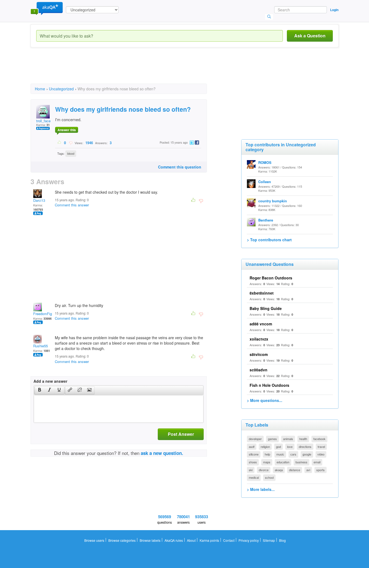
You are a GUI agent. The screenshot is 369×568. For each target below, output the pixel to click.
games (272, 439)
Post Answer (181, 434)
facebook (319, 439)
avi (308, 470)
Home (40, 88)
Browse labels (150, 540)
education (283, 462)
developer (255, 439)
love (290, 446)
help (267, 454)
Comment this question (179, 167)
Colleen (264, 181)
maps (266, 462)
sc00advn (258, 369)
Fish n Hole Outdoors (269, 385)
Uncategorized (61, 88)
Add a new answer (50, 381)
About (191, 540)
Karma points (209, 540)
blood (70, 153)
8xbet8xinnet (262, 293)
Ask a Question (310, 35)
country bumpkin (272, 200)
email (317, 462)
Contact (228, 540)
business (301, 462)
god (278, 446)
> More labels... (261, 489)
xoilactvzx (259, 339)
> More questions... (264, 400)
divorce (264, 470)
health (303, 439)
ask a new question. (162, 453)
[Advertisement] (129, 70)
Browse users (94, 540)
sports (320, 470)
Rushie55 (40, 345)
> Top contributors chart (269, 239)
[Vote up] (59, 142)
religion (265, 446)
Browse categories (122, 540)
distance (294, 470)
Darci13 (39, 200)
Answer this (67, 129)
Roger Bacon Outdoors (271, 277)
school (269, 477)
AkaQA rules (174, 540)
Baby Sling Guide (266, 308)
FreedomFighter (45, 313)
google (307, 454)
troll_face (43, 120)
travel (321, 446)
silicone (254, 454)
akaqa (279, 470)
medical (254, 477)
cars (293, 454)
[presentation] (40, 390)
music (280, 454)
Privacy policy (249, 540)
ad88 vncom (261, 323)
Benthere (265, 220)
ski (251, 470)
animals (288, 439)
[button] (40, 390)
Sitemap (269, 540)
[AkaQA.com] (46, 8)
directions (305, 446)
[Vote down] (70, 142)
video (320, 454)
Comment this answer (72, 204)
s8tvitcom (259, 354)
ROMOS (264, 162)
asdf (251, 446)
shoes (253, 462)
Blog (282, 540)
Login (334, 9)
